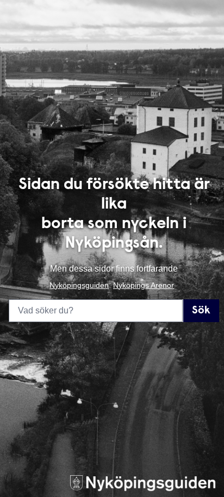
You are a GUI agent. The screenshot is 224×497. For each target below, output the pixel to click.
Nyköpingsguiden (79, 285)
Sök (201, 310)
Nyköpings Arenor (143, 285)
